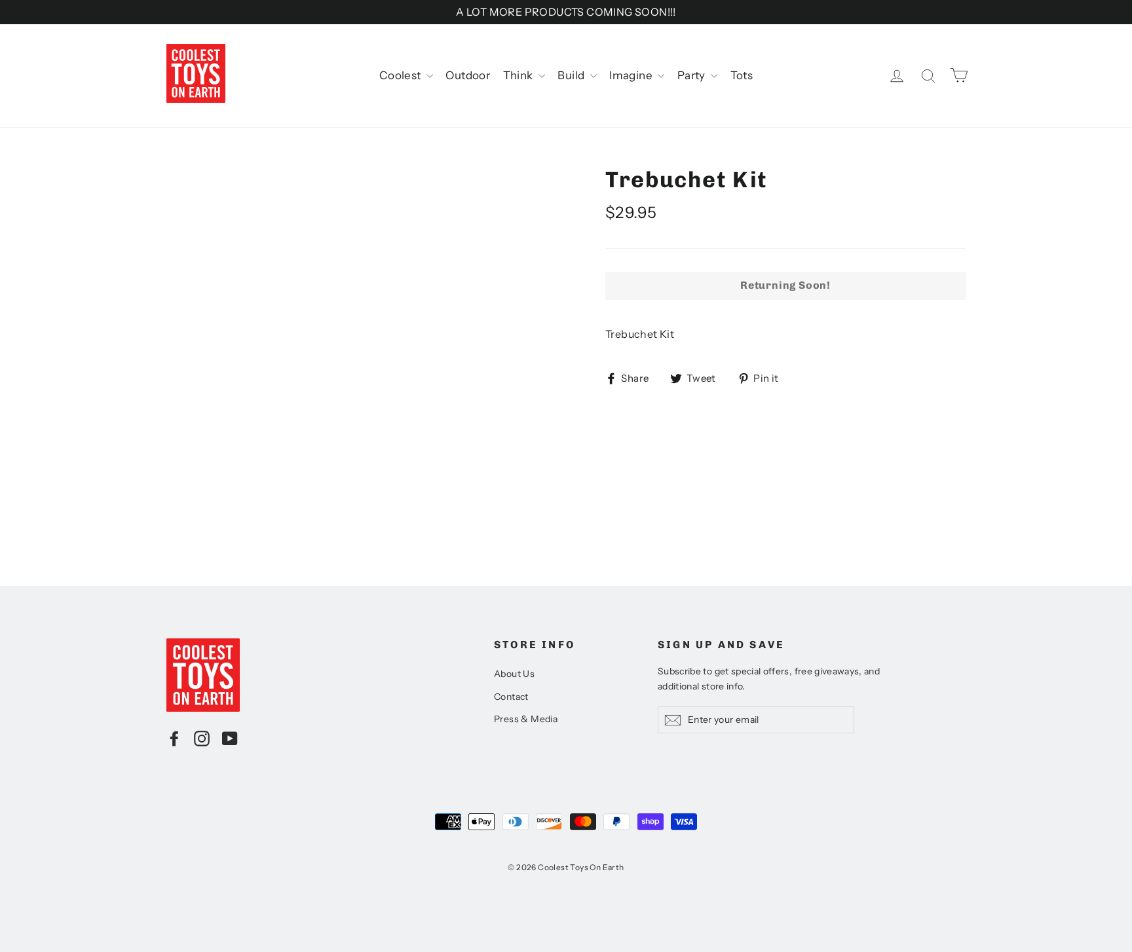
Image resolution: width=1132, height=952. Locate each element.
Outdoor (467, 75)
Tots (741, 75)
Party (692, 75)
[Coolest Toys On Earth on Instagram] (202, 737)
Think (519, 75)
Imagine (631, 75)
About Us (514, 674)
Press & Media (525, 719)
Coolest (401, 75)
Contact (511, 697)
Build (571, 75)
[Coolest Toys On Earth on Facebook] (174, 737)
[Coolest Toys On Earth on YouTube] (230, 737)
